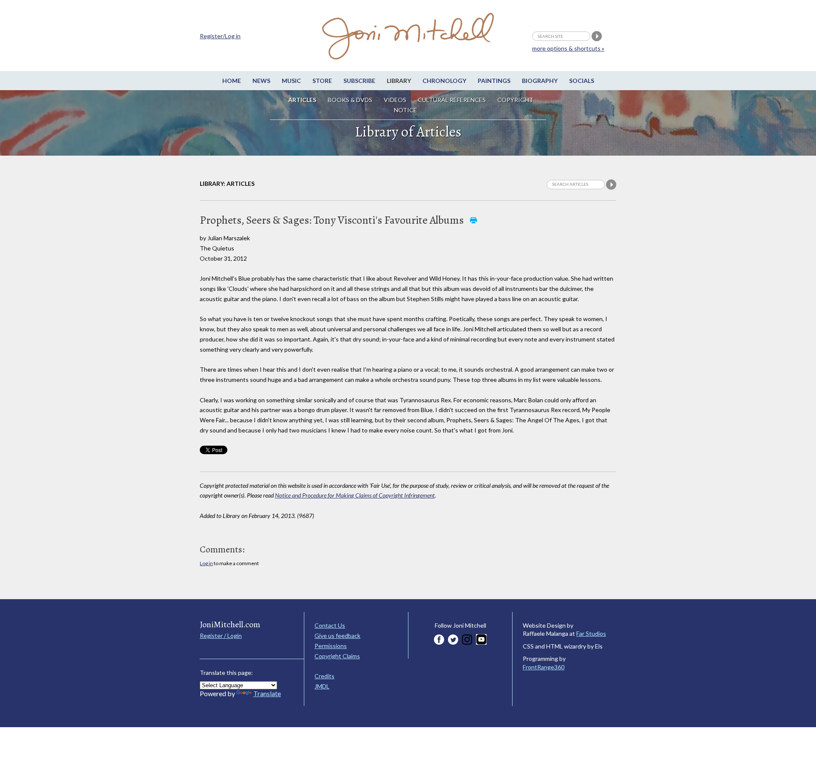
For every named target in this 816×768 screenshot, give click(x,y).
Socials (581, 80)
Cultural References (452, 99)
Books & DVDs (350, 99)
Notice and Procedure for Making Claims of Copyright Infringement (355, 495)
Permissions (330, 645)
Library (399, 80)
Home (231, 80)
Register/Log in (220, 36)
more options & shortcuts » (568, 48)
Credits (324, 676)
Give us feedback (337, 635)
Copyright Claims (337, 656)
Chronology (444, 80)
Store (322, 80)
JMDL (321, 686)
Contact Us (329, 625)
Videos (395, 99)
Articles (302, 99)
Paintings (494, 80)
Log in (206, 563)
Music (291, 80)
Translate (267, 693)
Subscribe (359, 80)
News (261, 80)
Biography (540, 80)
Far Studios (591, 633)
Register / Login (221, 635)
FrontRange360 (543, 667)
